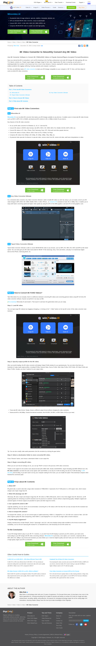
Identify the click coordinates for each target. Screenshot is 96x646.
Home (9, 42)
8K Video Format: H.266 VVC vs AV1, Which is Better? (23, 571)
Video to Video (21, 42)
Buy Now (82, 7)
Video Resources (46, 618)
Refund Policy (59, 634)
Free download (12, 302)
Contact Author (36, 45)
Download (71, 7)
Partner (58, 618)
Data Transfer (58, 2)
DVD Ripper (37, 2)
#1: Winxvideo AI (14, 92)
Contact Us (59, 620)
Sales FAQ (59, 623)
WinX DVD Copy (32, 620)
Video (13, 42)
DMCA (52, 634)
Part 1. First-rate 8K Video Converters (20, 89)
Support (81, 2)
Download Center (71, 2)
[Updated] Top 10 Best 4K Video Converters (62, 559)
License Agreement (43, 634)
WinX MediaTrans (32, 623)
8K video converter (30, 69)
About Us (58, 616)
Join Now (86, 620)
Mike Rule (16, 45)
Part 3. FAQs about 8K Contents (18, 101)
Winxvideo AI (47, 2)
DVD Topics (45, 616)
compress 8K (53, 202)
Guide (54, 7)
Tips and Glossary (47, 623)
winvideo (17, 7)
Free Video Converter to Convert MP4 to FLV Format (64, 571)
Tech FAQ (59, 625)
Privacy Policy (33, 634)
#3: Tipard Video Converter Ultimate (20, 95)
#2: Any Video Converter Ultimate (58, 92)
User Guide (59, 628)
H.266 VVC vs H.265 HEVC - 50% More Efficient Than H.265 (25, 559)
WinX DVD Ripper (32, 618)
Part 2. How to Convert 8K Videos (19, 98)
